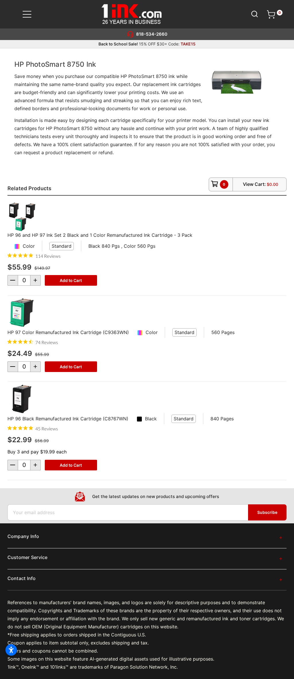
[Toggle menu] (30, 14)
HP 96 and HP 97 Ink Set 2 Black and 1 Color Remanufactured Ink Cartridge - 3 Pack (99, 235)
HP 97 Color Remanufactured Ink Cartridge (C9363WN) (68, 332)
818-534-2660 (151, 34)
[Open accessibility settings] (11, 650)
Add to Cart (71, 280)
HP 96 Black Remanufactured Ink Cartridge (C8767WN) (67, 418)
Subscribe (267, 512)
